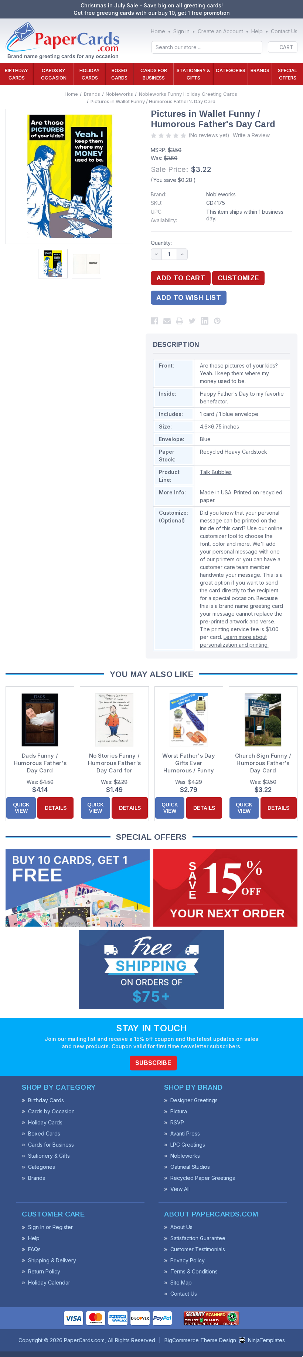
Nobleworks (221, 194)
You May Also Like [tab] (151, 674)
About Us (181, 1227)
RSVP (177, 1122)
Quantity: (161, 243)
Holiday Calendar (49, 1282)
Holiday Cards (89, 74)
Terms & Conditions (194, 1271)
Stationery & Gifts (193, 74)
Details (56, 808)
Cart (286, 47)
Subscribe (153, 1063)
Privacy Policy (187, 1260)
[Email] (167, 321)
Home (158, 31)
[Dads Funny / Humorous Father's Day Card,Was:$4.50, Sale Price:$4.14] (40, 720)
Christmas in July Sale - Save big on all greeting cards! (152, 5)
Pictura (178, 1111)
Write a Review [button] (251, 135)
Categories (230, 70)
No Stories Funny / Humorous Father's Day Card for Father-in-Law (114, 763)
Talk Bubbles (216, 472)
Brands (260, 70)
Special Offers (287, 74)
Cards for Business (153, 74)
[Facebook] (154, 321)
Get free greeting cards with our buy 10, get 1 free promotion (152, 13)
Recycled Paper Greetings (202, 1178)
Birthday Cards (16, 74)
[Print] (179, 321)
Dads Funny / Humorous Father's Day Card (40, 763)
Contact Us (284, 31)
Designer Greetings (194, 1100)
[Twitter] (192, 321)
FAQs (34, 1249)
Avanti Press (185, 1133)
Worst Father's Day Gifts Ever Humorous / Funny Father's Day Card (188, 763)
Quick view (21, 808)
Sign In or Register (50, 1227)
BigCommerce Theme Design (200, 1340)
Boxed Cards (119, 74)
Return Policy (44, 1271)
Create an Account (220, 31)
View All (180, 1189)
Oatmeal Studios (190, 1167)
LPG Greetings (187, 1144)
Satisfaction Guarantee (197, 1238)
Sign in (181, 31)
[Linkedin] (204, 321)
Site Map (181, 1282)
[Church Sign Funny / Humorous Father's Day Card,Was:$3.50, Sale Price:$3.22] (263, 720)
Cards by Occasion (54, 74)
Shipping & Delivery (52, 1260)
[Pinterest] (217, 321)
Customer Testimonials (197, 1249)
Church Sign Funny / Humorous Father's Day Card (263, 763)
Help (257, 31)
